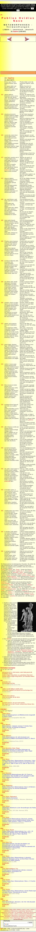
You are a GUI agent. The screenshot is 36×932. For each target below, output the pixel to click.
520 (2, 364)
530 (2, 404)
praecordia (7, 481)
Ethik (30, 918)
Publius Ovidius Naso (18, 19)
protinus (6, 170)
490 (2, 241)
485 (2, 220)
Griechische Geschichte (18, 916)
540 (2, 448)
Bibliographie (24, 918)
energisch (18, 651)
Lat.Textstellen (19, 912)
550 (2, 489)
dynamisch (11, 651)
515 (2, 344)
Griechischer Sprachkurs (11, 915)
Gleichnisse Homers (26, 650)
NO (18, 10)
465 (2, 135)
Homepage (5, 909)
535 (2, 427)
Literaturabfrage (17, 919)
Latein (23, 909)
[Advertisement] (18, 57)
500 (2, 281)
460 (2, 114)
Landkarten (29, 916)
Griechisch (6, 913)
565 (2, 551)
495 (2, 260)
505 (2, 302)
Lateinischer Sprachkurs (25, 911)
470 (2, 157)
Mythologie (17, 918)
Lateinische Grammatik (7, 912)
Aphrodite (15, 572)
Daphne (15, 31)
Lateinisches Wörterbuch (11, 911)
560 (2, 531)
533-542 (9, 639)
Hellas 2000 (12, 909)
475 (2, 178)
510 (2, 323)
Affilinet (33, 4)
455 (2, 94)
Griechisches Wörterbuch (26, 913)
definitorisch (11, 652)
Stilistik (19, 909)
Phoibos (30, 584)
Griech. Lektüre (14, 913)
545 (2, 468)
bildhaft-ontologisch (27, 651)
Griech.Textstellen (5, 916)
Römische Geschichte (30, 912)
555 (2, 510)
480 (2, 199)
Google (28, 4)
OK (32, 8)
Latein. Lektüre (30, 909)
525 (2, 385)
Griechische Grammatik (25, 915)
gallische (30, 419)
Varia (11, 918)
